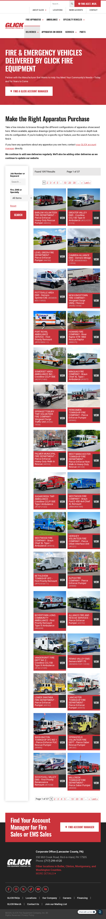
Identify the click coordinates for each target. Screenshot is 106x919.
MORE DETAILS (45, 873)
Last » (87, 182)
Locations (58, 10)
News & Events (76, 10)
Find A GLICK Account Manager (30, 91)
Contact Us (33, 904)
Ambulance (52, 19)
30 (74, 182)
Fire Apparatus (33, 19)
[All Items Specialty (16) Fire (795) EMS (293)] (18, 198)
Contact (93, 10)
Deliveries (31, 31)
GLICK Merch (14, 904)
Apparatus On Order (52, 31)
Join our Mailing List (56, 904)
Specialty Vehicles (72, 19)
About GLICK (38, 10)
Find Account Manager (81, 827)
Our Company (49, 898)
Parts (83, 31)
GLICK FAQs (13, 898)
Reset (13, 206)
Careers (67, 898)
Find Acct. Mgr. (88, 3)
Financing (82, 898)
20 (69, 182)
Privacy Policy (27, 915)
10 (65, 182)
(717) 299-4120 (53, 860)
